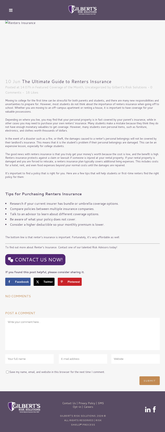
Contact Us (69, 403)
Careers (88, 407)
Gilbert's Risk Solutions (129, 87)
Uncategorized (95, 87)
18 (32, 92)
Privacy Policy (86, 403)
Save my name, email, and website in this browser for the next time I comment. (57, 372)
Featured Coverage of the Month (59, 87)
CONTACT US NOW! (39, 259)
